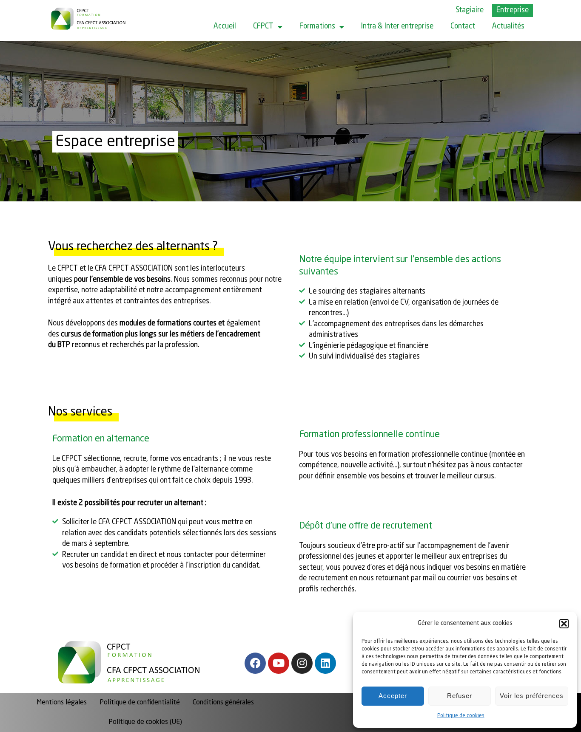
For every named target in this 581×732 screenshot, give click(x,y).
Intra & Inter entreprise (397, 26)
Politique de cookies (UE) (145, 722)
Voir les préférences (532, 695)
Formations (317, 26)
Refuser (459, 695)
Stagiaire (470, 10)
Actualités (508, 26)
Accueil (225, 26)
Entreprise (512, 10)
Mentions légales (62, 702)
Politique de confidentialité (140, 702)
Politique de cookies (460, 715)
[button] (564, 623)
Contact (462, 26)
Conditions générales (223, 702)
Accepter (393, 695)
